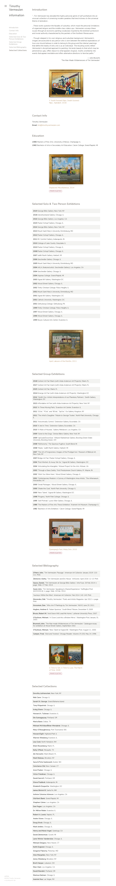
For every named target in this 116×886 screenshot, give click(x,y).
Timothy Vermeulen (16, 8)
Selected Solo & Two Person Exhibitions (17, 38)
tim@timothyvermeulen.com (49, 125)
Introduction (13, 27)
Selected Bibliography (17, 47)
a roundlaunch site (10, 880)
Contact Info (14, 30)
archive (7, 876)
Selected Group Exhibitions (15, 43)
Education (13, 33)
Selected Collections (18, 50)
